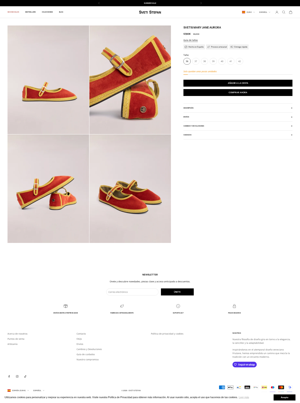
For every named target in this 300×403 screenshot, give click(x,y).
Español (263, 12)
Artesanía (13, 344)
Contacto (81, 333)
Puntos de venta (16, 338)
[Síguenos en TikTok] (25, 376)
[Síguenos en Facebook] (9, 376)
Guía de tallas (190, 40)
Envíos (80, 344)
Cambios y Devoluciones (89, 349)
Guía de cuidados (86, 354)
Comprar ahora (238, 92)
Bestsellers (30, 12)
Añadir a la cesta (238, 83)
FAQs (79, 338)
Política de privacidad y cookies (167, 333)
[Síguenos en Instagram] (17, 376)
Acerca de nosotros (18, 333)
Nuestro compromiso (88, 359)
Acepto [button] (284, 397)
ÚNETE (177, 292)
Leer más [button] (244, 397)
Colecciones (47, 12)
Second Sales (13, 12)
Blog (61, 12)
